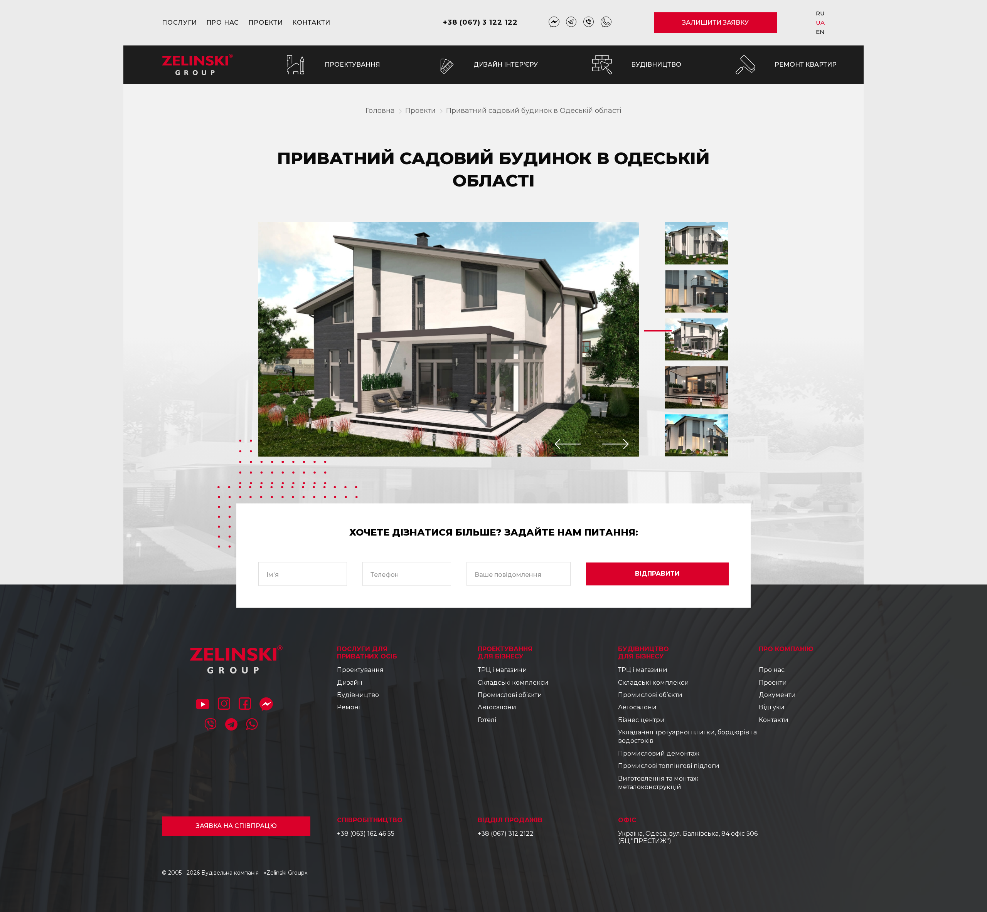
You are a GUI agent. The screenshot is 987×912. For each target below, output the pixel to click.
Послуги (179, 22)
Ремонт (349, 707)
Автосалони (497, 707)
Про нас (222, 22)
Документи (777, 695)
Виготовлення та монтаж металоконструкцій (658, 783)
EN (820, 31)
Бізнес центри (641, 720)
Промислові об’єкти (510, 695)
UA (820, 22)
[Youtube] (202, 704)
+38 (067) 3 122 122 (480, 22)
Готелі (487, 720)
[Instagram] (224, 704)
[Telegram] (571, 23)
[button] (568, 444)
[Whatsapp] (606, 23)
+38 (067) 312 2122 (506, 833)
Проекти (265, 22)
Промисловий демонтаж (658, 753)
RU (820, 13)
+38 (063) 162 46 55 (365, 833)
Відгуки (772, 707)
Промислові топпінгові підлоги (668, 765)
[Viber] (588, 23)
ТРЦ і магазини (502, 670)
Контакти (311, 22)
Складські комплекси (513, 682)
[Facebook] (245, 704)
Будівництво (358, 695)
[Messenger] (554, 23)
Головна (380, 110)
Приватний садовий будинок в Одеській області (534, 110)
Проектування (360, 670)
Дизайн (349, 682)
